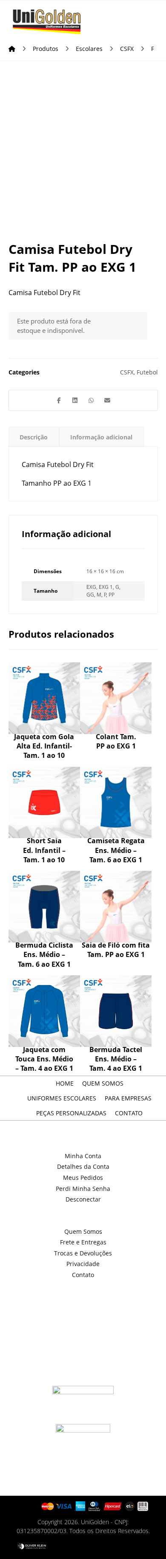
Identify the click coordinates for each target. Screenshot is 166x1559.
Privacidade (83, 1264)
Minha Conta (83, 1156)
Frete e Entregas (83, 1242)
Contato (83, 1275)
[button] (146, 17)
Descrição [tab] (34, 437)
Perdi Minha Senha (83, 1189)
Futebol (147, 372)
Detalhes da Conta (83, 1166)
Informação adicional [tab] (101, 437)
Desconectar (83, 1199)
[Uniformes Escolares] (47, 21)
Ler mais (46, 699)
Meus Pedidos (83, 1177)
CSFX (127, 372)
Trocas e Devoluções (83, 1253)
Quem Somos (83, 1231)
